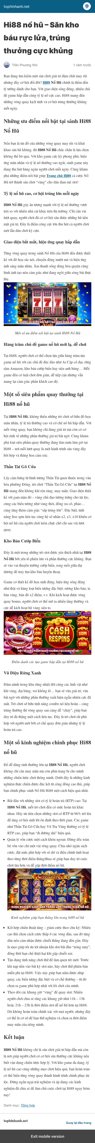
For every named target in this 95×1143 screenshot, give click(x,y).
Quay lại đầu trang (78, 1123)
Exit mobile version (47, 1136)
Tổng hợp (28, 1105)
